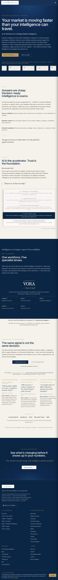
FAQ (3, 562)
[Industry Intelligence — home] (10, 3)
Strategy (41, 427)
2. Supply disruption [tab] (37, 362)
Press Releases (6, 564)
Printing (32, 536)
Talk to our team (25, 55)
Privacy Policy (14, 577)
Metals (32, 528)
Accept (52, 575)
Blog (3, 551)
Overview (4, 513)
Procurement (49, 427)
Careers (33, 551)
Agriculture (33, 513)
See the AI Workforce (10, 55)
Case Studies (5, 554)
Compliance (28, 427)
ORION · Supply (5, 526)
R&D (35, 427)
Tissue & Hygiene (35, 541)
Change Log (5, 559)
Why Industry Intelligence (8, 549)
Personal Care (34, 534)
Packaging (33, 531)
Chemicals (33, 518)
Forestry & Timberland (36, 523)
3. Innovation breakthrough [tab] (29, 366)
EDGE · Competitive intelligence (9, 523)
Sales (23, 427)
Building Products (35, 516)
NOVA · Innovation (6, 521)
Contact (32, 556)
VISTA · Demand (6, 528)
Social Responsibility (36, 554)
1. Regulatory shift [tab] (20, 362)
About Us (33, 549)
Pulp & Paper (34, 539)
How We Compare (6, 556)
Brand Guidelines (35, 559)
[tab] (29, 193)
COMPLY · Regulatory (7, 518)
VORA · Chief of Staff (7, 516)
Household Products (36, 526)
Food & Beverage (35, 521)
